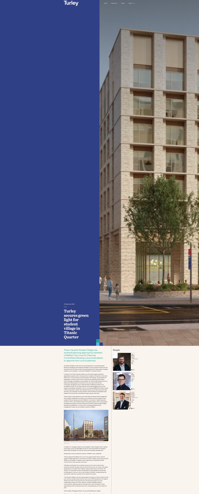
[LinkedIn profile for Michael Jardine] (131, 408)
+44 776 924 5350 (132, 380)
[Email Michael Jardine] (133, 408)
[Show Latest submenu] (124, 3)
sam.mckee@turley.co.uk (133, 377)
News (65, 307)
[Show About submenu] (107, 3)
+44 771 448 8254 (132, 362)
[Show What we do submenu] (117, 3)
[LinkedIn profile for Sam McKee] (131, 389)
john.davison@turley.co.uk (133, 360)
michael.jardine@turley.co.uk (133, 399)
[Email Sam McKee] (133, 389)
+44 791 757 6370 (132, 401)
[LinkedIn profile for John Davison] (131, 369)
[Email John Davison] (133, 369)
